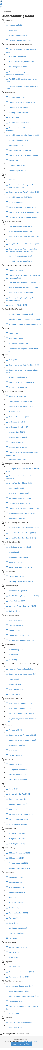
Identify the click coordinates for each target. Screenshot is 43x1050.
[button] (1, 2)
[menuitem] (1, 5)
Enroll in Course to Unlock (21, 1044)
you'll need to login (30, 1041)
